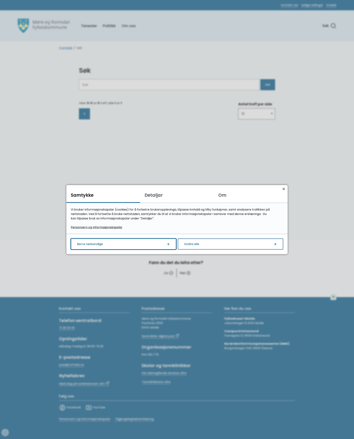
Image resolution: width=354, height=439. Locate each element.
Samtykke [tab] (82, 195)
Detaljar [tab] (154, 195)
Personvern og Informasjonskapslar (96, 227)
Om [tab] (222, 195)
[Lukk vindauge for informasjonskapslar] (283, 189)
